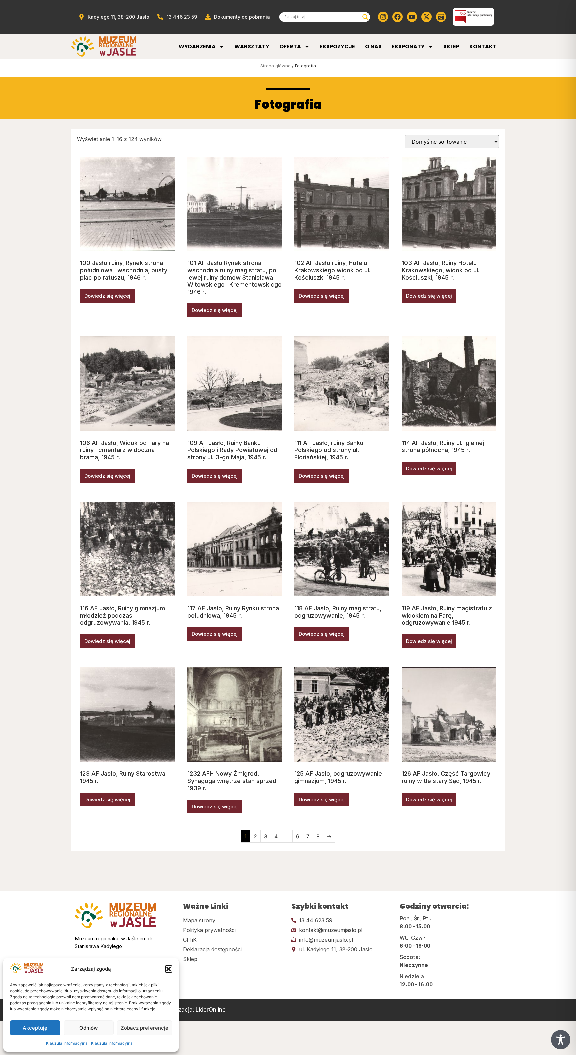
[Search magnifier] (365, 17)
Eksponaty (408, 46)
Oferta (290, 46)
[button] (168, 969)
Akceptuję (35, 1028)
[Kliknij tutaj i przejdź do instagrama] (383, 17)
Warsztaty (251, 46)
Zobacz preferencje (144, 1028)
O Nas (373, 46)
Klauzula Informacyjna (67, 1043)
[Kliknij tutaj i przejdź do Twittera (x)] (426, 17)
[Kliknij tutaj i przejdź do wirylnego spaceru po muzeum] (441, 17)
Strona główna (275, 65)
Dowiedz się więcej (107, 296)
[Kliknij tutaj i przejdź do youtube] (412, 17)
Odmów (88, 1028)
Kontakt (482, 46)
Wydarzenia (197, 46)
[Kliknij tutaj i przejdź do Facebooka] (397, 17)
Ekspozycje (337, 46)
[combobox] (321, 17)
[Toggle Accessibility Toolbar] (560, 1039)
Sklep (451, 46)
